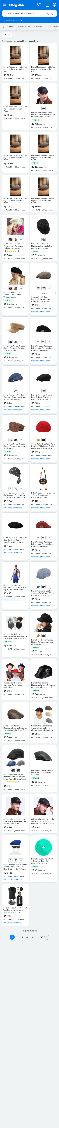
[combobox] (29, 13)
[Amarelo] (38, 440)
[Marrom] (43, 108)
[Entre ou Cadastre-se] (54, 4)
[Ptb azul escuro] (43, 587)
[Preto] (16, 440)
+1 (21, 288)
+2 (49, 288)
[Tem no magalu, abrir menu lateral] (4, 4)
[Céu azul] (16, 391)
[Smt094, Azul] (43, 342)
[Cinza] (38, 288)
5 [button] (32, 937)
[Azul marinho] (43, 440)
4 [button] (27, 937)
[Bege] (16, 240)
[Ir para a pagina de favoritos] (39, 4)
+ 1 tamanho (43, 293)
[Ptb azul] (38, 587)
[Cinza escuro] (43, 288)
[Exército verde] (16, 860)
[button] (48, 14)
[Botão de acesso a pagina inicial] (21, 4)
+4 (48, 440)
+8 (21, 240)
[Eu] (46, 489)
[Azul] (10, 240)
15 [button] (42, 937)
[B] (41, 489)
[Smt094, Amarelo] (38, 342)
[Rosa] (16, 288)
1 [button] (12, 937)
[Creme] (10, 288)
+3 (21, 440)
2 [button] (17, 937)
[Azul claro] (16, 489)
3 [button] (22, 937)
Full (8, 35)
